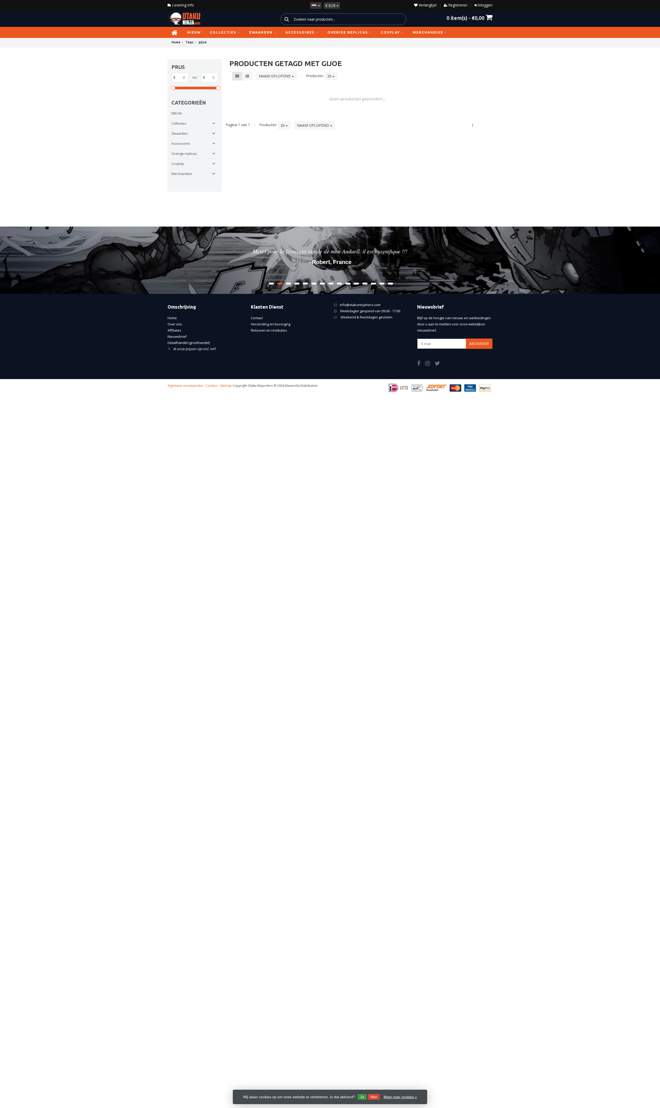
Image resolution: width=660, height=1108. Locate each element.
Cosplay (390, 32)
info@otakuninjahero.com (360, 304)
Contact (257, 318)
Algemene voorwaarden (185, 385)
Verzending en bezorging (270, 324)
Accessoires (300, 32)
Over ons (175, 324)
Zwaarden (261, 32)
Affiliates (174, 330)
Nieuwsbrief (177, 336)
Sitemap (226, 385)
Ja (362, 1097)
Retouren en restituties (269, 330)
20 (329, 76)
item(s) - (465, 18)
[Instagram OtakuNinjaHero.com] (430, 364)
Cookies (211, 385)
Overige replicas (347, 32)
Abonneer (479, 343)
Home (172, 318)
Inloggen (485, 5)
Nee (373, 1097)
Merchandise (428, 32)
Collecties (223, 32)
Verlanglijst (427, 5)
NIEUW (194, 32)
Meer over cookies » (400, 1097)
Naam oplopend (275, 76)
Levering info (182, 5)
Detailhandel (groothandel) (189, 342)
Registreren (457, 5)
